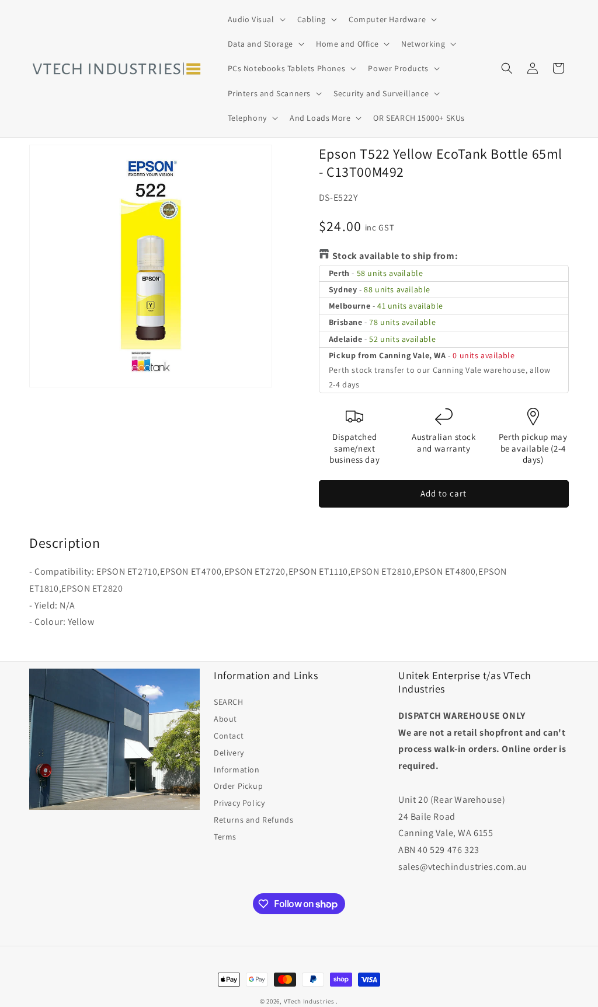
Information (237, 769)
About (225, 719)
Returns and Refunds (253, 819)
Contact (229, 735)
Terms (225, 836)
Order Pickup (238, 786)
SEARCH (229, 702)
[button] (255, 19)
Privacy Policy (239, 803)
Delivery (229, 752)
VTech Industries (309, 1001)
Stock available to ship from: (395, 256)
